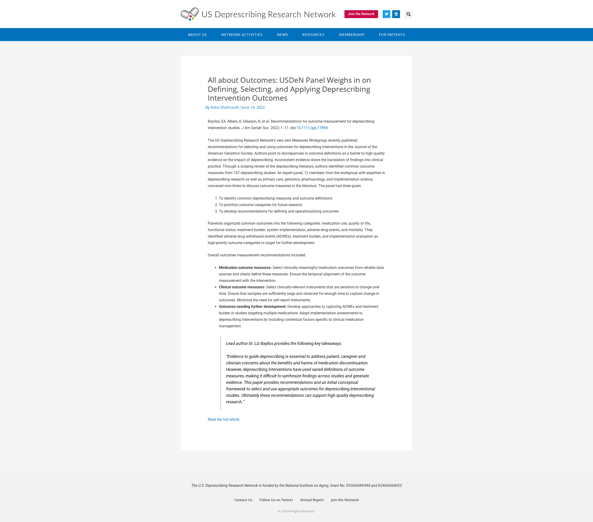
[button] (408, 14)
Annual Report (312, 499)
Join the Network (345, 499)
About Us (197, 34)
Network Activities (241, 34)
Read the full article (223, 419)
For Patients (392, 34)
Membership (351, 34)
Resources (313, 34)
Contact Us (243, 499)
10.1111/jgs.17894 (312, 128)
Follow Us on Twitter (276, 499)
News (282, 34)
